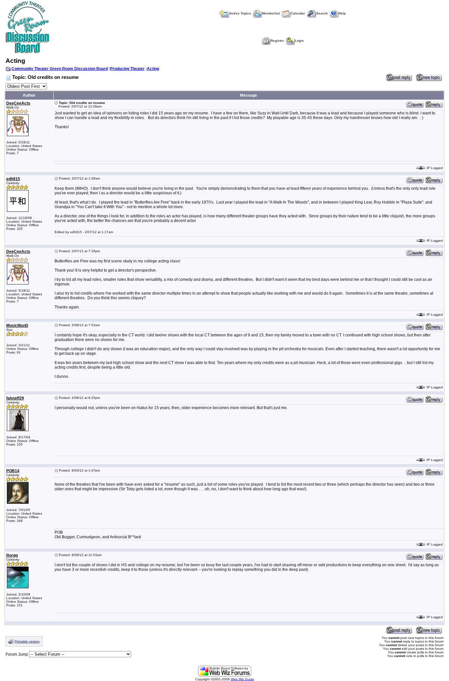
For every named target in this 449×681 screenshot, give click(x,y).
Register (277, 40)
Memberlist (271, 13)
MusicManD (17, 325)
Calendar (298, 13)
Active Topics (240, 13)
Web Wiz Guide (242, 679)
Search (322, 13)
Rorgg (12, 555)
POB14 (12, 471)
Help (342, 13)
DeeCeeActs (18, 103)
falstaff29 (15, 398)
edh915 (13, 179)
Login (299, 40)
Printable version (27, 641)
